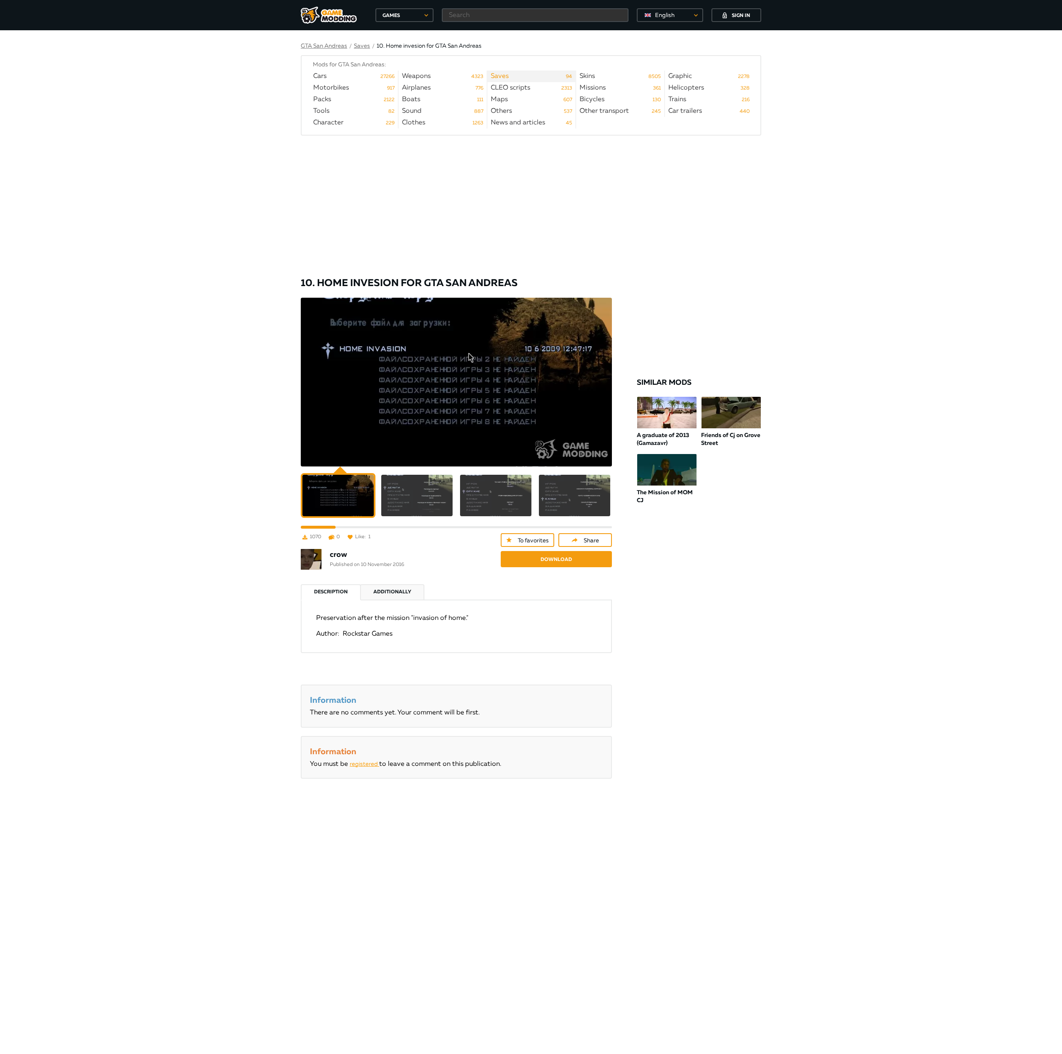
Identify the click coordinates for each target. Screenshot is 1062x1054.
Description (331, 592)
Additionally (392, 592)
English (665, 15)
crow (338, 555)
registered (364, 764)
